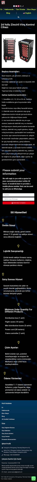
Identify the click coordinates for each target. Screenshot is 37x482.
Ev (1, 9)
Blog (8, 13)
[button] (18, 17)
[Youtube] (16, 6)
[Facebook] (14, 6)
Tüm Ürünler (20, 9)
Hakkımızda (9, 9)
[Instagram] (18, 6)
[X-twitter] (21, 6)
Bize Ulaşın (31, 9)
